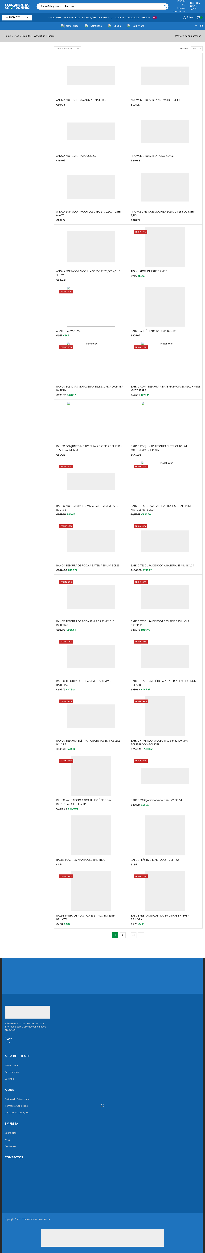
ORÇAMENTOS (106, 17)
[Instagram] (201, 26)
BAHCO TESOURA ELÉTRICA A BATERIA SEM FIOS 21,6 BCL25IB (88, 742)
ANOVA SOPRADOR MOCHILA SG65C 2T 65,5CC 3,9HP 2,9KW (163, 213)
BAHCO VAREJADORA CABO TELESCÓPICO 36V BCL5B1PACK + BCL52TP (83, 802)
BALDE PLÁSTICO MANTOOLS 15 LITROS (155, 860)
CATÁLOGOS (132, 17)
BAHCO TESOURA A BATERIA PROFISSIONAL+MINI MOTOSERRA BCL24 (161, 507)
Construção (72, 26)
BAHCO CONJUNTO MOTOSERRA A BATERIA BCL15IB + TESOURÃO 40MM (89, 448)
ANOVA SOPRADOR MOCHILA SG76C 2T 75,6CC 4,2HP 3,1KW (88, 273)
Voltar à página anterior (188, 35)
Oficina (117, 26)
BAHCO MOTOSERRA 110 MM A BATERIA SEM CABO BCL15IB (87, 507)
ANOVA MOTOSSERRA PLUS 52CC (76, 156)
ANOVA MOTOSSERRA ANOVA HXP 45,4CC (81, 100)
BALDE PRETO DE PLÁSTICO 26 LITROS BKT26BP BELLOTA (85, 917)
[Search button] (165, 6)
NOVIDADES (54, 17)
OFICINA (148, 17)
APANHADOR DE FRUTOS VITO (149, 271)
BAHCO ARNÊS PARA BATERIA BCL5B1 (153, 331)
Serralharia (96, 26)
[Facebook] (196, 26)
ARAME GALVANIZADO (69, 331)
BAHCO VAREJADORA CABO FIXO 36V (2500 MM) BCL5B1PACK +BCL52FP (159, 742)
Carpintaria (138, 26)
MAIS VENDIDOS (72, 17)
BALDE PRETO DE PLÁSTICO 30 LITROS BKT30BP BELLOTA (160, 917)
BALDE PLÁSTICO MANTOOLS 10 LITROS (80, 860)
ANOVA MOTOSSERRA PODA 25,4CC (152, 156)
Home (7, 35)
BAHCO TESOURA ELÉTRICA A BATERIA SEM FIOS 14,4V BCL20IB (163, 683)
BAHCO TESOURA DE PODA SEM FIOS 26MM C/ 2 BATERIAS (85, 623)
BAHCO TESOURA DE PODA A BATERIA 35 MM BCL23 (87, 565)
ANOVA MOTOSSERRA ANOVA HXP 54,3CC (156, 100)
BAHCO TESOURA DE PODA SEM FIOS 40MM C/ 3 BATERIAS (85, 683)
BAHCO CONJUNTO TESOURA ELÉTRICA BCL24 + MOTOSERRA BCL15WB (160, 448)
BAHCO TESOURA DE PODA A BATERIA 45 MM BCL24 (162, 565)
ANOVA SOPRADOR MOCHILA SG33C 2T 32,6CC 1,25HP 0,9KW (89, 213)
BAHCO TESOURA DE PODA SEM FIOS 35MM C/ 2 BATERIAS (160, 623)
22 (133, 935)
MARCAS (119, 17)
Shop (16, 35)
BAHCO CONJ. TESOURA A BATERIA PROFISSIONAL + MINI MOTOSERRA (165, 388)
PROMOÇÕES (89, 17)
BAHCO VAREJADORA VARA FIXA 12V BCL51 (156, 800)
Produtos (27, 35)
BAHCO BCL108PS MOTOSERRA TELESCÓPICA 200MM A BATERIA (89, 388)
